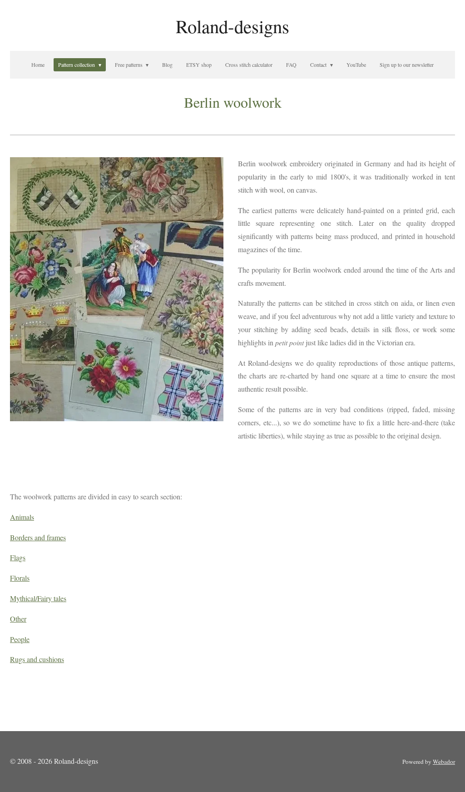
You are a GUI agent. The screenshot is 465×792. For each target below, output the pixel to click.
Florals (20, 578)
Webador (444, 761)
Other (18, 618)
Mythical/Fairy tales (38, 598)
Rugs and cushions (37, 659)
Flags (17, 557)
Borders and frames (38, 537)
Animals (22, 517)
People (20, 639)
